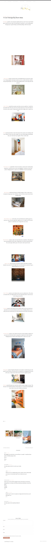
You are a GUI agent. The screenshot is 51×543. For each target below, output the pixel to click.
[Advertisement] (18, 71)
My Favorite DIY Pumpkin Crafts (9, 436)
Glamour (4, 385)
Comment (4, 520)
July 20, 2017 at (10, 464)
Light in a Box (7, 263)
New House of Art (7, 166)
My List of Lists (25, 7)
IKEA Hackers (6, 192)
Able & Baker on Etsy (8, 218)
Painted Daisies (6, 239)
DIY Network (6, 78)
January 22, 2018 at (10, 492)
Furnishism (5, 21)
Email (4, 529)
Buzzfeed (5, 308)
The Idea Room (6, 333)
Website (4, 532)
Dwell (4, 132)
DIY (3, 16)
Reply (5, 460)
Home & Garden (6, 16)
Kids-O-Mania (6, 106)
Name (4, 526)
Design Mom (5, 369)
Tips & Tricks (11, 16)
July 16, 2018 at (10, 501)
